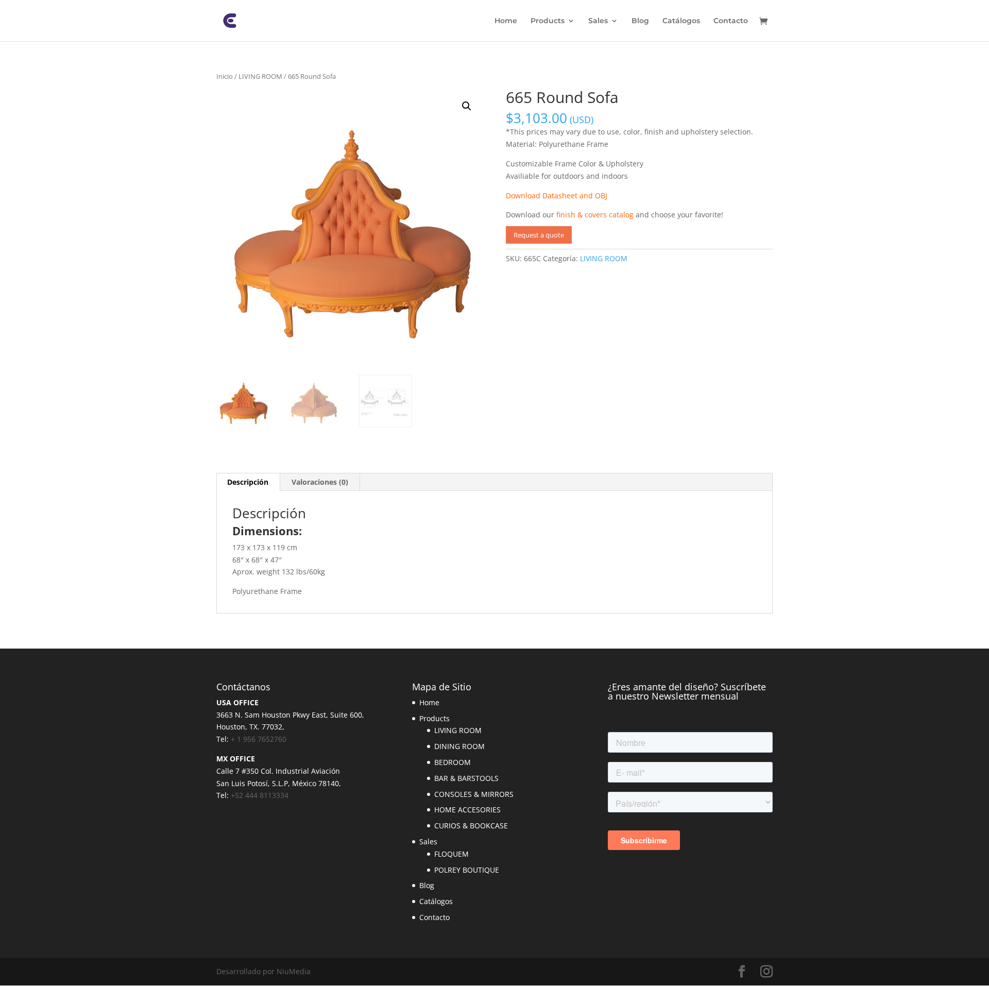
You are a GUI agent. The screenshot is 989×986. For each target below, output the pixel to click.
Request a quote (539, 235)
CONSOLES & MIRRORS (474, 794)
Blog (640, 21)
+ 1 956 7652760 (258, 739)
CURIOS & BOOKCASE (471, 825)
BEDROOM (452, 762)
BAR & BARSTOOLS (466, 778)
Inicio (224, 76)
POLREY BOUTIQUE (466, 870)
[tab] (248, 482)
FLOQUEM (451, 854)
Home (505, 21)
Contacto (730, 21)
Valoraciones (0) (320, 482)
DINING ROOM (459, 746)
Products (548, 21)
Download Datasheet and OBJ (556, 195)
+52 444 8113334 (259, 795)
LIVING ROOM (260, 76)
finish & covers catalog (595, 214)
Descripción (247, 482)
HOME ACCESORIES (467, 809)
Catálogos (681, 21)
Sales (598, 21)
